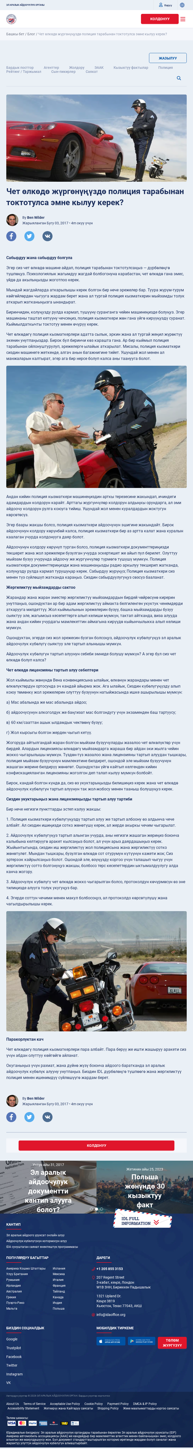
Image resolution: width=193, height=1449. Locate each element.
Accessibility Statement (23, 1408)
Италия (58, 1280)
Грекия (11, 1297)
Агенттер (51, 68)
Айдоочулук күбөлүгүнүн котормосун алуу (36, 1241)
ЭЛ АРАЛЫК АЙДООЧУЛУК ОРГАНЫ (25, 5)
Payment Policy (118, 1404)
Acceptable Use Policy (65, 1404)
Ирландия (13, 1285)
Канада (58, 1297)
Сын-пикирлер (63, 72)
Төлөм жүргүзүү (172, 1342)
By (33, 217)
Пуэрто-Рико (15, 1303)
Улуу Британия (17, 1274)
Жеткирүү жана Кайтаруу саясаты (68, 1408)
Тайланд (59, 1291)
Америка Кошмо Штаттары (25, 1268)
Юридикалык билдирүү (22, 1432)
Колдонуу (160, 19)
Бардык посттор (20, 68)
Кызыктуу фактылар (131, 68)
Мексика (59, 1274)
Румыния (13, 1280)
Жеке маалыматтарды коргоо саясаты (151, 1408)
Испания (59, 1268)
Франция (59, 1285)
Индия (57, 1303)
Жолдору (76, 68)
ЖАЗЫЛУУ (168, 58)
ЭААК (99, 68)
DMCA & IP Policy (145, 1404)
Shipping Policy (108, 1408)
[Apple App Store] (110, 1341)
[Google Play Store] (142, 1341)
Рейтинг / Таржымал (23, 72)
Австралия (14, 1291)
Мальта (11, 1308)
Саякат (92, 72)
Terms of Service (34, 1404)
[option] (48, 1188)
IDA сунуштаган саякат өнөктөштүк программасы (42, 1247)
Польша (59, 1308)
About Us (12, 1404)
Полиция (165, 68)
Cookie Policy (93, 1404)
